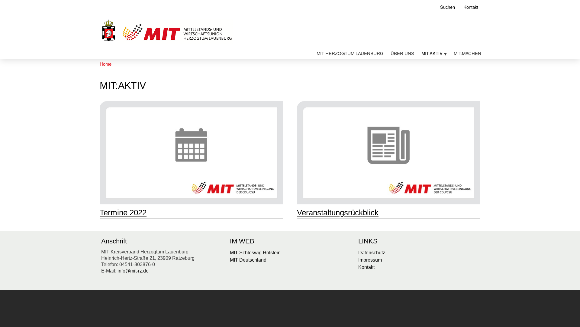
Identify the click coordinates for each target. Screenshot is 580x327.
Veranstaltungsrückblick (338, 212)
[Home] (166, 31)
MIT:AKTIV (430, 54)
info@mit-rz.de (133, 270)
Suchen (447, 7)
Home (105, 64)
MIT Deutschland (248, 260)
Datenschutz (371, 252)
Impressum (370, 260)
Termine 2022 (123, 212)
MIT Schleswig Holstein (255, 252)
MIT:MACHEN (467, 53)
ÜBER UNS (402, 53)
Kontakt (470, 7)
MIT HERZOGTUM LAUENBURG (350, 53)
